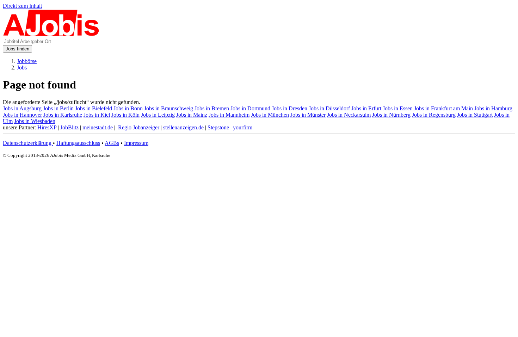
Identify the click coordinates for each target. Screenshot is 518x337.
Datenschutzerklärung (28, 143)
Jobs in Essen (398, 108)
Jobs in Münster (308, 115)
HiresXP (46, 127)
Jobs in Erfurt (366, 108)
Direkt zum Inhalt (22, 6)
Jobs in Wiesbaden (34, 121)
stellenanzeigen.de (183, 127)
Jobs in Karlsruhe (62, 115)
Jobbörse (27, 61)
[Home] (51, 34)
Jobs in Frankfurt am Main (443, 108)
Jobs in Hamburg (493, 108)
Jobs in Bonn (128, 108)
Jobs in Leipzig (158, 115)
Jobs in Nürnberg (391, 115)
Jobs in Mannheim (229, 115)
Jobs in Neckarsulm (349, 115)
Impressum (136, 143)
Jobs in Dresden (289, 108)
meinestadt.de (97, 127)
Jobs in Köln (125, 115)
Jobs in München (270, 115)
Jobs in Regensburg (434, 115)
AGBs (112, 143)
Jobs (22, 68)
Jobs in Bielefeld (93, 108)
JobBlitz (69, 127)
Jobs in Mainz (191, 115)
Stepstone (218, 127)
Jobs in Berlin (58, 108)
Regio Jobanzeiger (138, 127)
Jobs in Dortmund (250, 108)
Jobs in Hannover (22, 115)
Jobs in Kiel (97, 115)
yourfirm (242, 127)
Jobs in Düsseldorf (329, 108)
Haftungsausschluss (78, 143)
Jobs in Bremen (212, 108)
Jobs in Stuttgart (475, 115)
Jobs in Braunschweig (168, 108)
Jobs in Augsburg (22, 108)
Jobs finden (17, 48)
